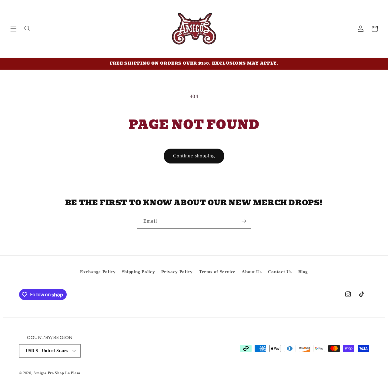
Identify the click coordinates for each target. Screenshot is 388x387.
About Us (252, 271)
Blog (303, 271)
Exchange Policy (97, 271)
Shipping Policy (138, 271)
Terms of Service (217, 271)
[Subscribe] (244, 221)
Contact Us (280, 271)
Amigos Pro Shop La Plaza (56, 373)
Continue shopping (194, 155)
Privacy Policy (177, 271)
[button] (13, 29)
